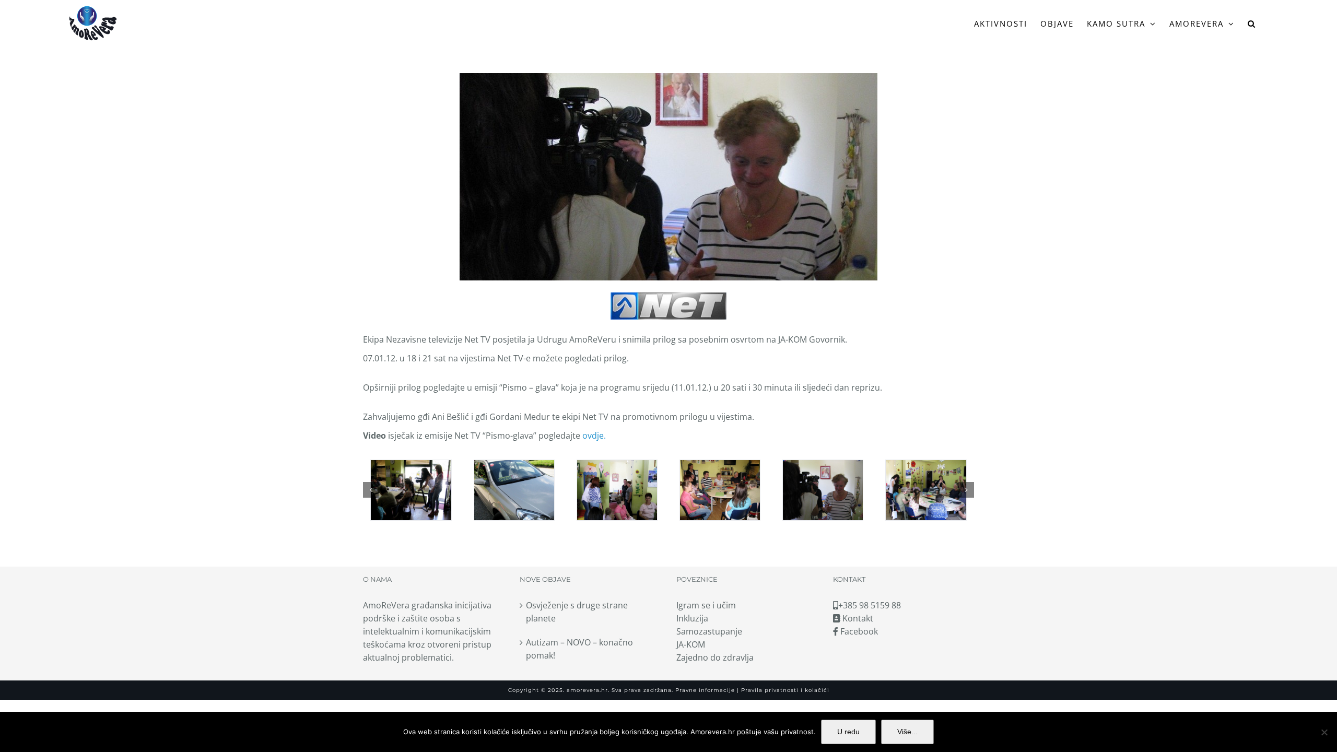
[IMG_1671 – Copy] (411, 490)
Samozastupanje (709, 631)
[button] (1252, 23)
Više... (907, 731)
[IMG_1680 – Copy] (514, 490)
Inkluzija (692, 618)
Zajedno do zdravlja (715, 657)
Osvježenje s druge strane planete (577, 612)
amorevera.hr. (588, 690)
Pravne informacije (704, 690)
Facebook (858, 631)
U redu (848, 731)
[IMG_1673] (720, 490)
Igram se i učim (706, 605)
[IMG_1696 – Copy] (823, 490)
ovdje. (594, 435)
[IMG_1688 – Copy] (926, 490)
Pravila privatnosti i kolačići (784, 690)
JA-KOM (690, 644)
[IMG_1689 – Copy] (617, 490)
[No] (1324, 732)
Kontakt (856, 618)
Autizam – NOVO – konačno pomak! (579, 649)
